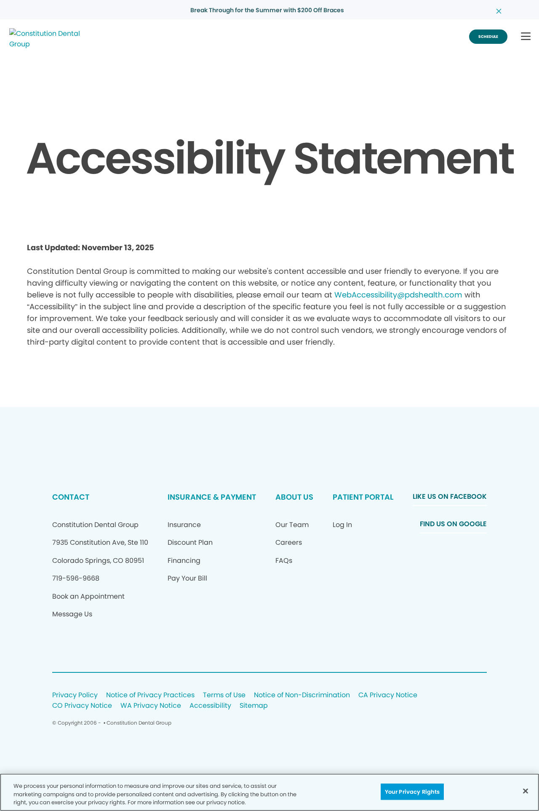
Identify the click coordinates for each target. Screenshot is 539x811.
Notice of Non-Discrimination (302, 695)
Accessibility (210, 705)
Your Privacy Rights (412, 791)
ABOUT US (294, 497)
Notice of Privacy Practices (150, 695)
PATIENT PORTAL (363, 497)
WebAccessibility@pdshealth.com (398, 294)
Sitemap (254, 705)
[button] (526, 37)
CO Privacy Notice (82, 705)
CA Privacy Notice (387, 695)
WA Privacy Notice (150, 705)
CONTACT (70, 497)
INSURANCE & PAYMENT (212, 497)
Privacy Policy (75, 695)
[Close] (525, 791)
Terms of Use (224, 695)
